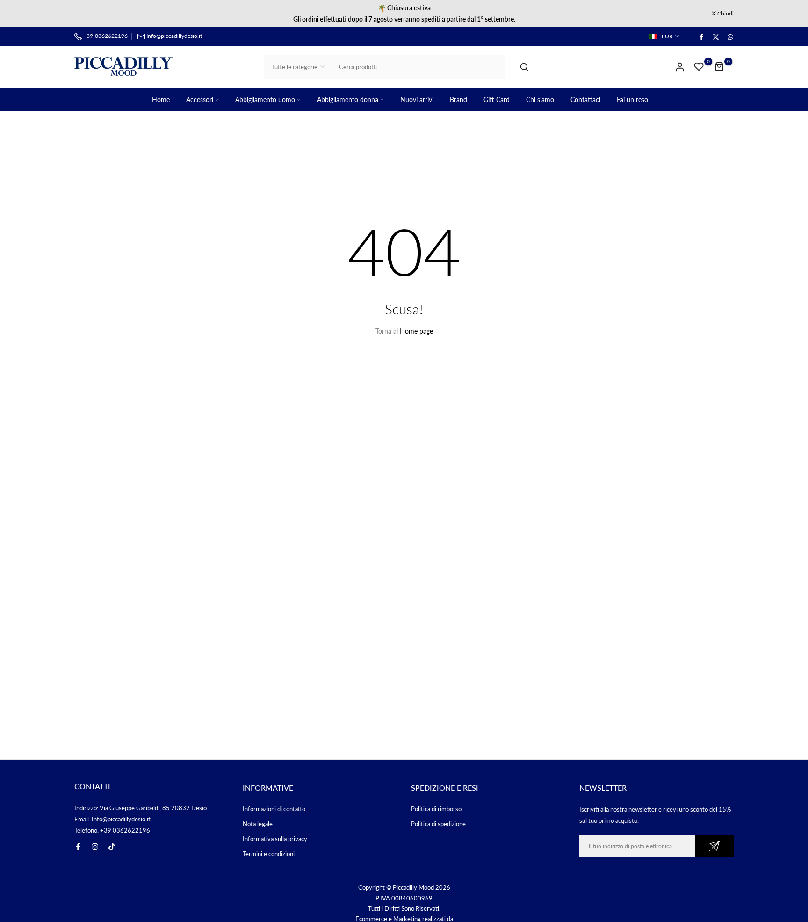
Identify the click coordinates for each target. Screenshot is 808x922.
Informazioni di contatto (274, 809)
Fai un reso (632, 99)
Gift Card (496, 99)
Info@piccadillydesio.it (174, 35)
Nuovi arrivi (416, 99)
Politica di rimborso (436, 809)
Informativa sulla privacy (275, 838)
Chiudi (87, 13)
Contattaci (585, 99)
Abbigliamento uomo (265, 99)
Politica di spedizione (438, 824)
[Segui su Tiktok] (111, 846)
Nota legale (258, 824)
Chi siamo (540, 99)
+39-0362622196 (105, 35)
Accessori (199, 99)
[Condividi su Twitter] (715, 36)
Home (161, 99)
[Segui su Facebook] (78, 846)
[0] (699, 67)
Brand (458, 99)
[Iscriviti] (714, 846)
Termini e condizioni (269, 853)
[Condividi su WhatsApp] (730, 36)
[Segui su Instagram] (95, 846)
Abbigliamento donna (347, 99)
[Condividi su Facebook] (701, 36)
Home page (416, 331)
